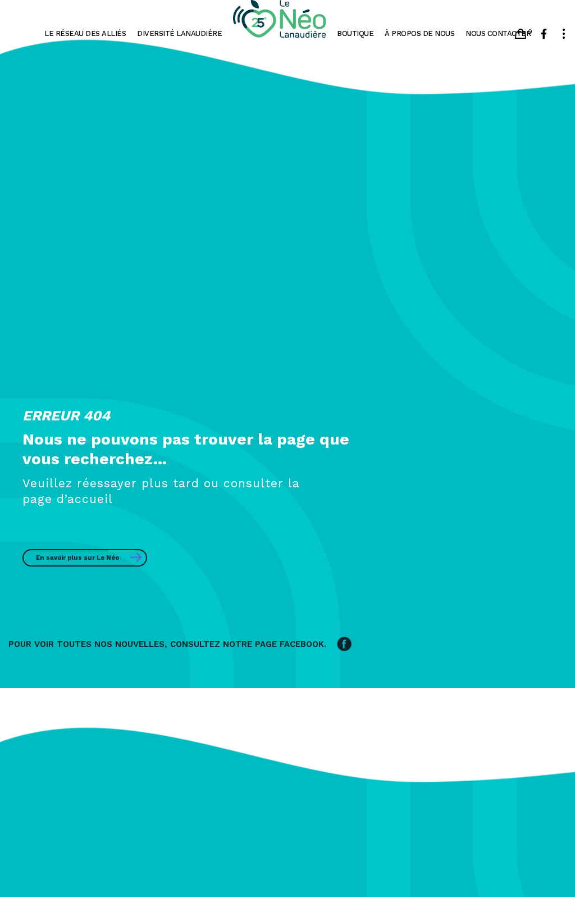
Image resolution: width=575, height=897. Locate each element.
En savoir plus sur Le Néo (77, 557)
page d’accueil (67, 499)
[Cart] (520, 33)
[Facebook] (544, 33)
